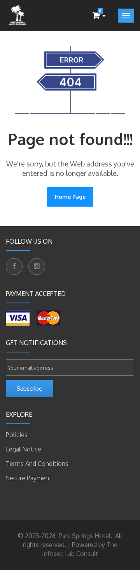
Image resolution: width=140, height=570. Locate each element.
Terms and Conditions (37, 463)
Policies (17, 435)
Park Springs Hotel (83, 536)
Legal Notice (23, 449)
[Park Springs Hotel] (17, 15)
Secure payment (28, 478)
